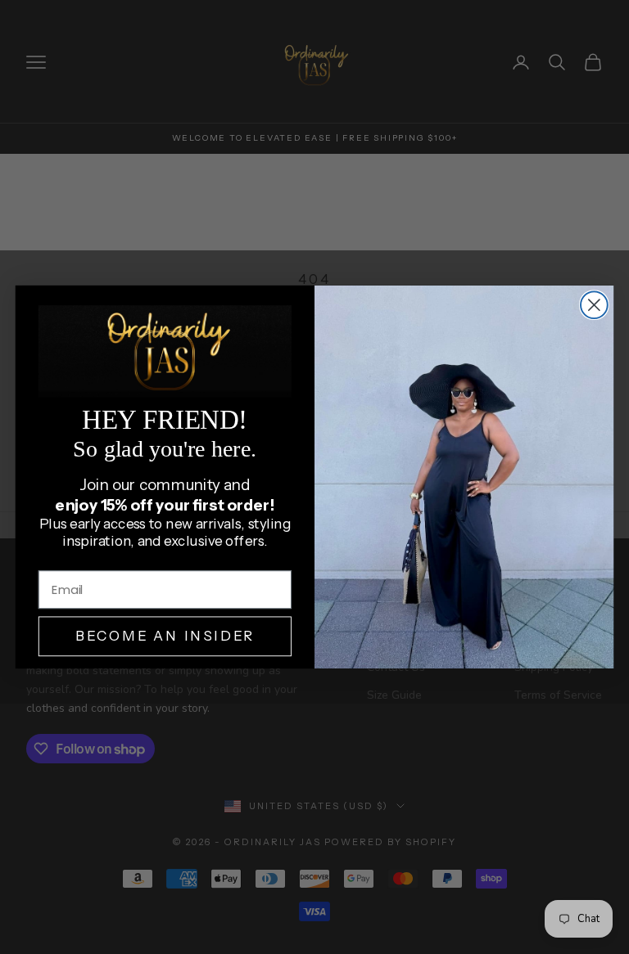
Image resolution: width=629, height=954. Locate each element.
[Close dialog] (594, 304)
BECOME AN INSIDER (165, 637)
